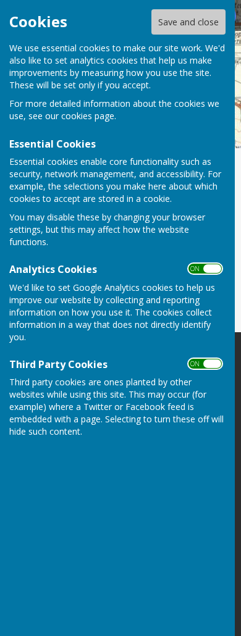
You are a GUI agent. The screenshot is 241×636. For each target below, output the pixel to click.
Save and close (188, 22)
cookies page (87, 116)
